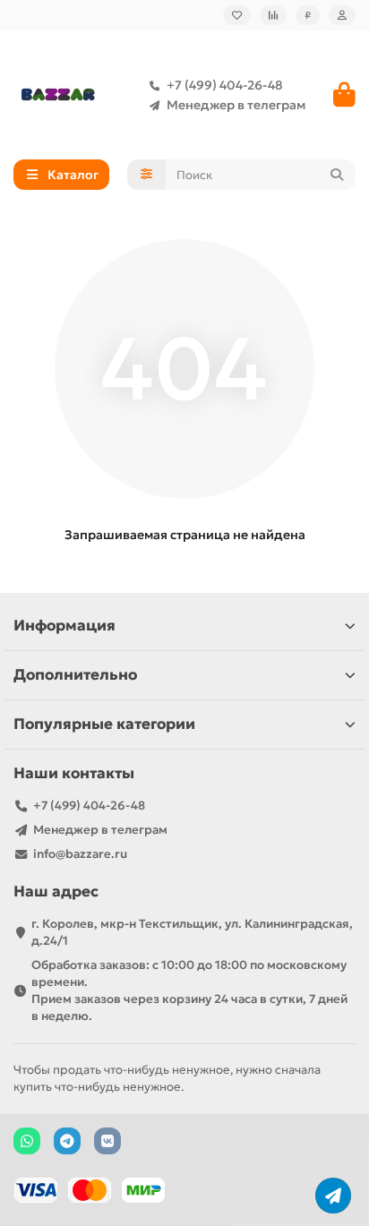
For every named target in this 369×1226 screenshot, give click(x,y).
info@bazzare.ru (80, 854)
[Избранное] (237, 15)
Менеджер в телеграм (236, 105)
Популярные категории (104, 724)
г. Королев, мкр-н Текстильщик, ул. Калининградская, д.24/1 (192, 932)
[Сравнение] (273, 15)
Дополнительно (75, 674)
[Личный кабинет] (342, 15)
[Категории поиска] (146, 174)
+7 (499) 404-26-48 (225, 85)
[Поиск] (337, 174)
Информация (64, 625)
